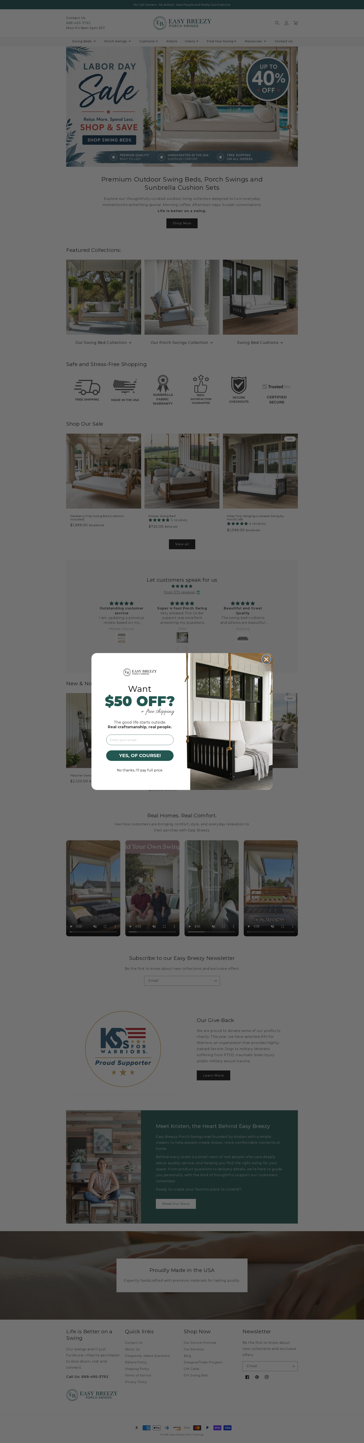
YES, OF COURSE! (140, 755)
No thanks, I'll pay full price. (140, 770)
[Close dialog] (266, 659)
